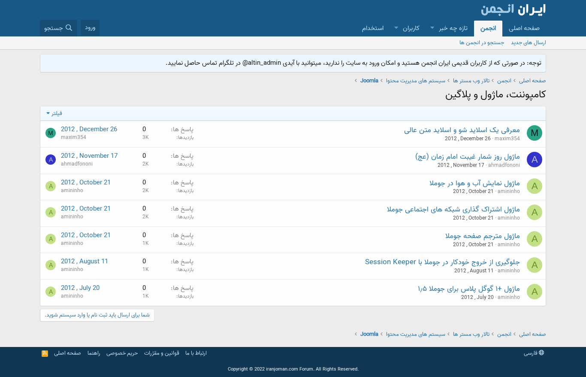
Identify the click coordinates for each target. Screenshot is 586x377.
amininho (509, 191)
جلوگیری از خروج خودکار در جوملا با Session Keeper (442, 262)
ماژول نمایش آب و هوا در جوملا (474, 183)
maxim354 (507, 139)
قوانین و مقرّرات (161, 353)
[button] (432, 28)
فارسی (531, 353)
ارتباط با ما (196, 353)
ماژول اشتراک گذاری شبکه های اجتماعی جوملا (453, 209)
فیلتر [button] (56, 113)
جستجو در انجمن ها (481, 42)
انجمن (488, 28)
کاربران (411, 28)
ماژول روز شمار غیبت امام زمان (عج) (467, 157)
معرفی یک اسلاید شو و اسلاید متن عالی (462, 130)
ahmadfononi (504, 165)
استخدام (373, 28)
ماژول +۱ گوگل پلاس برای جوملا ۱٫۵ (469, 289)
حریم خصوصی (122, 353)
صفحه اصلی (524, 28)
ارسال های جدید (528, 42)
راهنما (94, 353)
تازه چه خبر (453, 28)
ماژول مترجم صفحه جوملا (482, 236)
